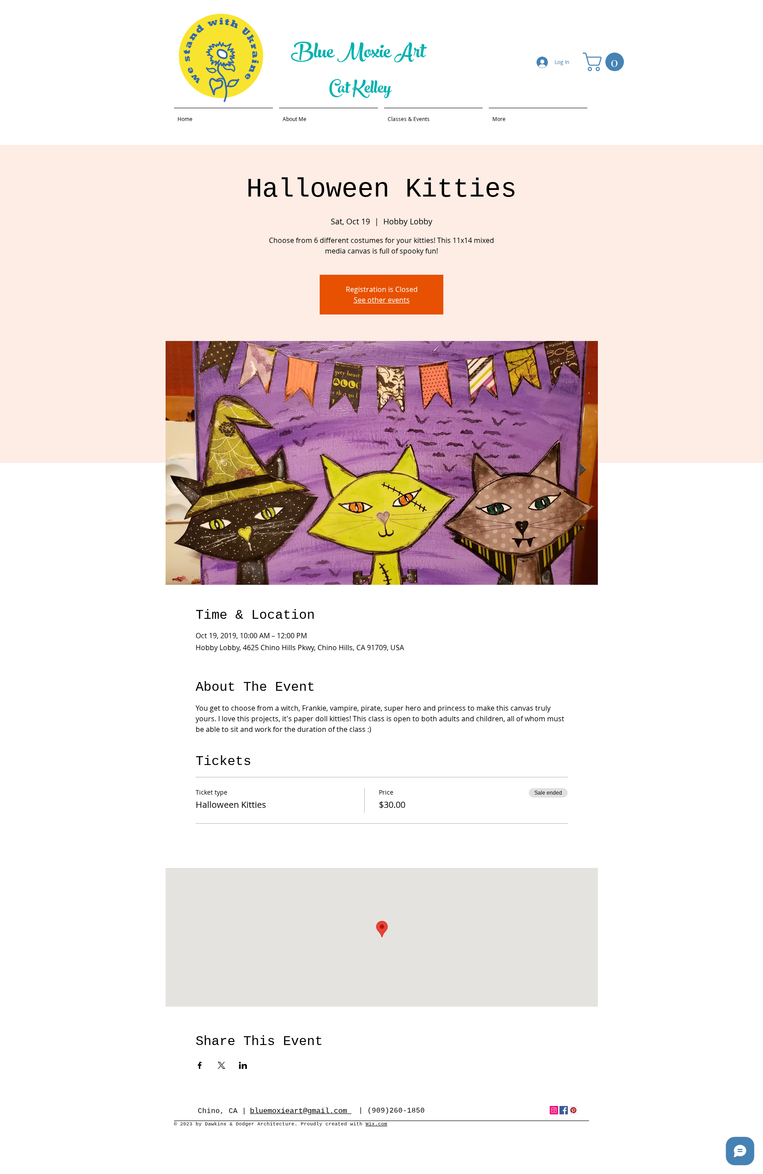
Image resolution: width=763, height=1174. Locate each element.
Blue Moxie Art (360, 54)
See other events (382, 300)
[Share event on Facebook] (200, 1065)
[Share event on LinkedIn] (243, 1065)
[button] (605, 62)
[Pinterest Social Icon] (573, 1110)
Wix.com (376, 1124)
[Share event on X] (221, 1065)
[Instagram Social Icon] (554, 1110)
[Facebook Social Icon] (563, 1110)
